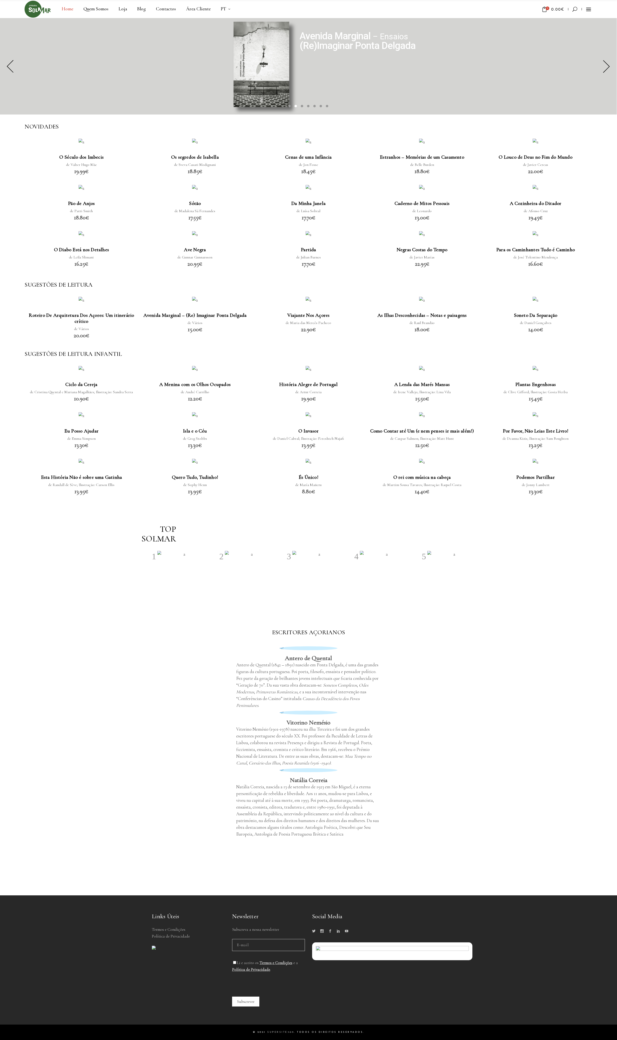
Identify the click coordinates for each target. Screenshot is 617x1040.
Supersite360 (280, 1032)
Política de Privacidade (171, 936)
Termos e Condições (168, 929)
